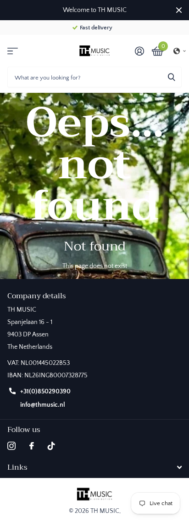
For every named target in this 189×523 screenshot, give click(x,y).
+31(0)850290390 (45, 391)
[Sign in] (139, 51)
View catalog (12, 51)
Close (179, 10)
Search (171, 77)
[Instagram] (11, 446)
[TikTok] (51, 446)
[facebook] (31, 445)
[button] (180, 51)
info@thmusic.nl (42, 405)
